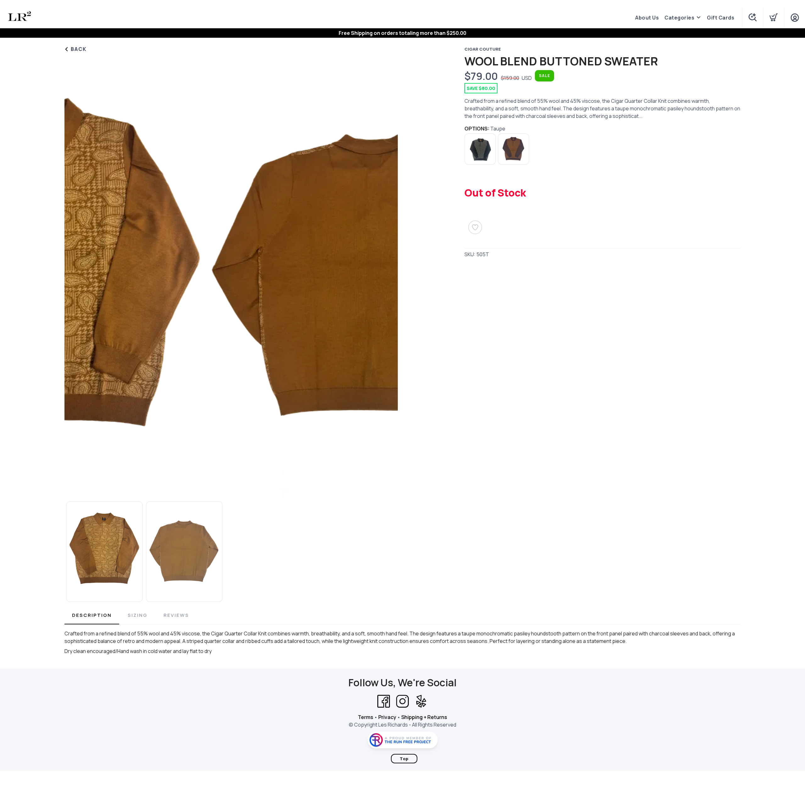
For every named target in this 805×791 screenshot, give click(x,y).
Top (404, 758)
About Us (647, 17)
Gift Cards (720, 17)
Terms (365, 717)
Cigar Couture (482, 49)
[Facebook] (383, 701)
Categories (679, 17)
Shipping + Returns (424, 717)
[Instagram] (402, 701)
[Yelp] (421, 701)
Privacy (387, 717)
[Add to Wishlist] (475, 227)
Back (78, 49)
